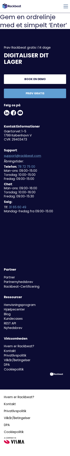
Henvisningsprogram (20, 305)
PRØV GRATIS (35, 93)
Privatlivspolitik (15, 355)
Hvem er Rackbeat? (19, 346)
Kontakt (10, 351)
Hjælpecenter (14, 309)
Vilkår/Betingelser (17, 360)
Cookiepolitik (14, 369)
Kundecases (13, 318)
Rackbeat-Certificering (21, 286)
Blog (7, 314)
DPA (7, 364)
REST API (10, 323)
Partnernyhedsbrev (18, 282)
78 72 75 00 (26, 166)
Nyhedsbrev (13, 328)
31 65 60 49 (17, 207)
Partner (9, 277)
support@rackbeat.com (22, 156)
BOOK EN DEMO (35, 79)
